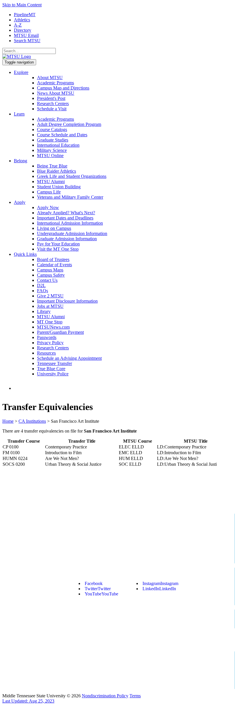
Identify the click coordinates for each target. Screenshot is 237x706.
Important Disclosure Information (67, 301)
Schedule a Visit (51, 108)
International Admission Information (70, 223)
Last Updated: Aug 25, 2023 (28, 700)
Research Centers (53, 103)
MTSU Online (50, 155)
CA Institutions (32, 421)
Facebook (94, 583)
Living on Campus (54, 228)
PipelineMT (25, 14)
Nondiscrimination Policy (105, 695)
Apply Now (48, 207)
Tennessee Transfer (54, 363)
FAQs (42, 290)
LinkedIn (159, 588)
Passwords (46, 337)
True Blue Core (51, 368)
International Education (58, 145)
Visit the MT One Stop (58, 249)
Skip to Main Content (22, 4)
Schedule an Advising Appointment (69, 358)
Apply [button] (19, 202)
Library (44, 311)
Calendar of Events (54, 264)
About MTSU (50, 77)
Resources (46, 353)
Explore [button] (21, 72)
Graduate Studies (52, 139)
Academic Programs (55, 82)
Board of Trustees (53, 259)
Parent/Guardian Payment (60, 332)
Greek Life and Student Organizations (71, 176)
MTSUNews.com (53, 327)
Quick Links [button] (25, 254)
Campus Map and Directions (63, 87)
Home (8, 421)
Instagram (160, 583)
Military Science (52, 150)
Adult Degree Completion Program (69, 124)
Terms (135, 695)
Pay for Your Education (58, 243)
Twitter (98, 588)
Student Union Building (59, 186)
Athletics (22, 19)
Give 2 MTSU (50, 295)
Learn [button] (19, 113)
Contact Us (47, 280)
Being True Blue (52, 165)
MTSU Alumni (51, 181)
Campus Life (49, 191)
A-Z (18, 25)
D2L (41, 285)
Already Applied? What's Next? (66, 212)
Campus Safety (51, 275)
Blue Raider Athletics (56, 171)
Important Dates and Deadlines (65, 217)
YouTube (101, 593)
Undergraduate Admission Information (72, 233)
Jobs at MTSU (50, 306)
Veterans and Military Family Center (70, 197)
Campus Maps (50, 269)
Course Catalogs (52, 129)
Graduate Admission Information (67, 238)
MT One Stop (49, 321)
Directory (22, 30)
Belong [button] (20, 160)
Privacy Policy (50, 342)
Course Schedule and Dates (62, 134)
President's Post (51, 98)
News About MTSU (55, 93)
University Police (52, 373)
